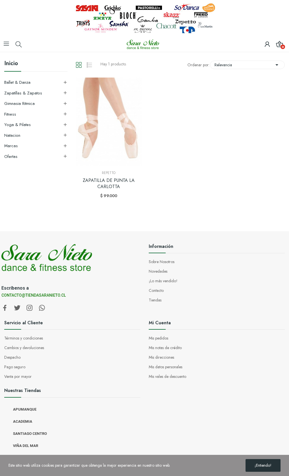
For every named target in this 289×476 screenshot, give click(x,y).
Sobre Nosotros (161, 262)
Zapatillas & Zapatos (23, 93)
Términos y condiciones (23, 338)
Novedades (158, 271)
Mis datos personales (165, 367)
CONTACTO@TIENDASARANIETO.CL (33, 295)
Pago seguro (14, 367)
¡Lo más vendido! (163, 281)
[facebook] (4, 308)
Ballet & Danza (17, 82)
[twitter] (17, 308)
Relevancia (247, 64)
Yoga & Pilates (17, 125)
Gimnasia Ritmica (19, 103)
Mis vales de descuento (167, 376)
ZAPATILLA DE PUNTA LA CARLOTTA (109, 183)
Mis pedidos (158, 338)
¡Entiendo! (263, 465)
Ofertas (10, 156)
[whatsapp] (42, 308)
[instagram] (29, 308)
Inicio (11, 64)
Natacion (12, 135)
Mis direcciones (161, 357)
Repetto (108, 173)
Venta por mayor (18, 376)
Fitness (10, 114)
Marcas (11, 146)
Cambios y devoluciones (24, 348)
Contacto (156, 290)
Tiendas (155, 300)
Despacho (12, 357)
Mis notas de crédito (165, 348)
